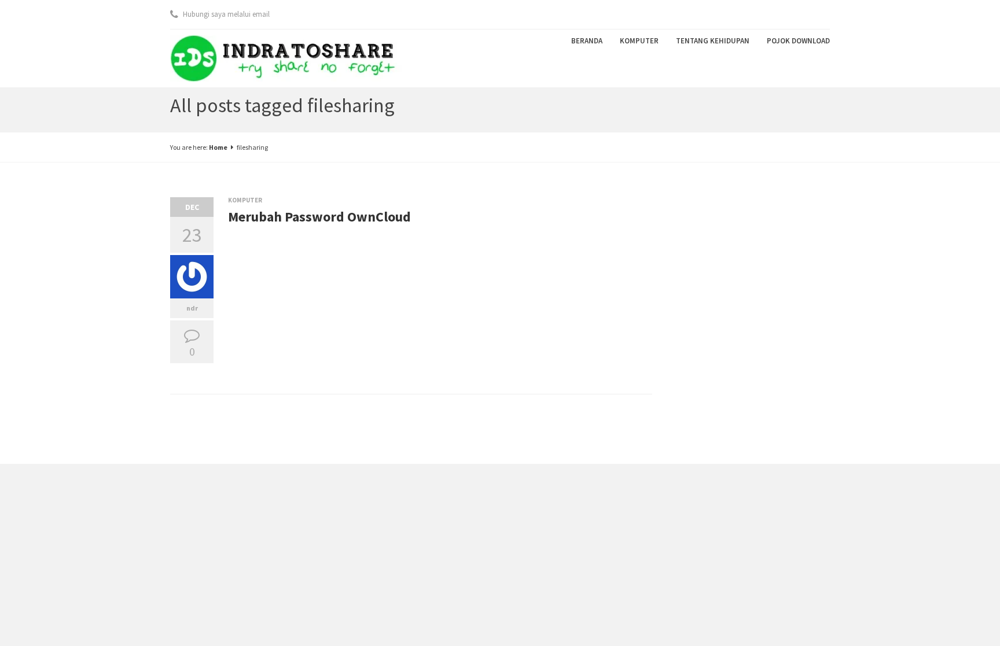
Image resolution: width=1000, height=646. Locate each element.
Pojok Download (798, 41)
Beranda (586, 41)
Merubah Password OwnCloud (319, 217)
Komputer (639, 41)
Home (218, 147)
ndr (192, 308)
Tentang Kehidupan (712, 41)
